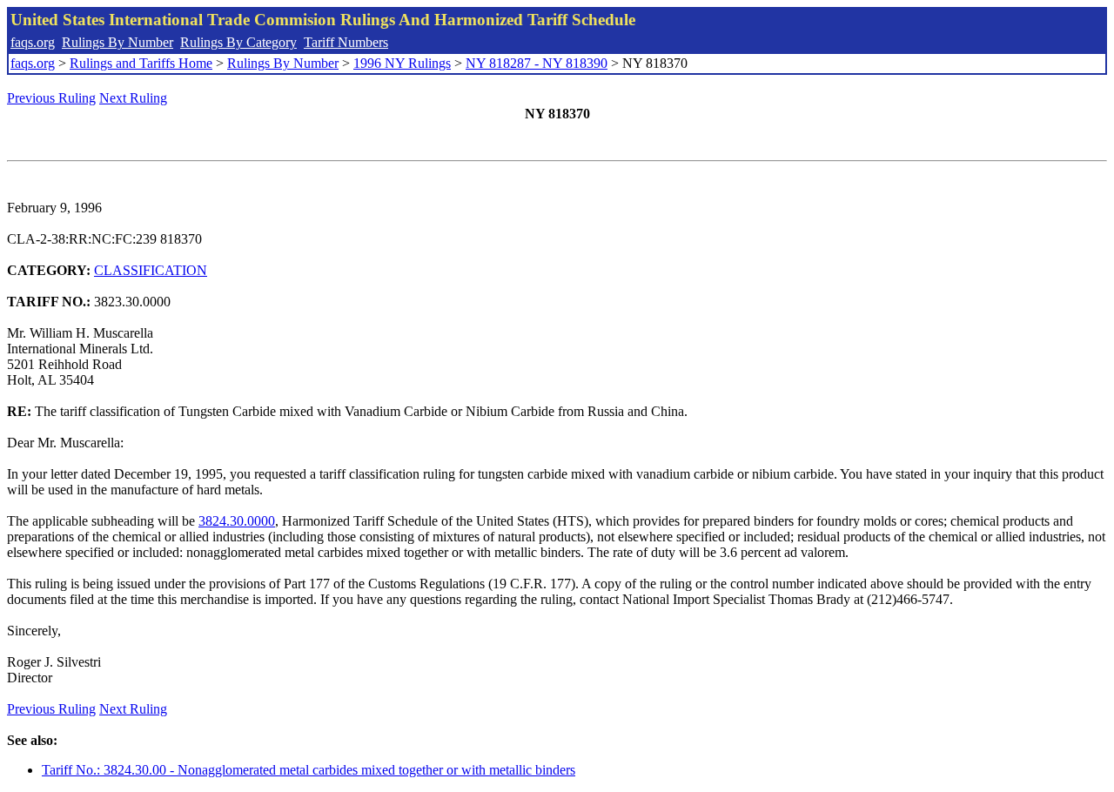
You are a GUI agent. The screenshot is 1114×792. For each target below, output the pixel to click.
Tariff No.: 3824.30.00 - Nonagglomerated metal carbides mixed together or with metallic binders (308, 769)
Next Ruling (133, 98)
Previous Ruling (51, 98)
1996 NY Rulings (402, 63)
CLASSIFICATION (150, 270)
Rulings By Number (117, 42)
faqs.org (32, 42)
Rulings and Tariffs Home (141, 63)
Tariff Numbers (346, 42)
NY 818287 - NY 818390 (536, 63)
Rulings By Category (238, 42)
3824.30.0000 (236, 520)
